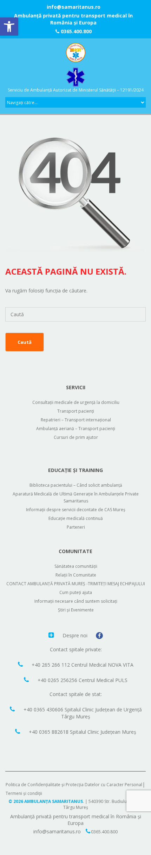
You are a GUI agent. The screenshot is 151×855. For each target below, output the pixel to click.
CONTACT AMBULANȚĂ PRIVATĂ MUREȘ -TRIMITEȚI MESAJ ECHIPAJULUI (75, 584)
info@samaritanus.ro (73, 6)
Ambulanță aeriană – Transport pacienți (75, 429)
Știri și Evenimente (76, 610)
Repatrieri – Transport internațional (76, 420)
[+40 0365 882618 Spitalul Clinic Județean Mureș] (18, 731)
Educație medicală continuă (75, 518)
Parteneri (76, 527)
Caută (25, 342)
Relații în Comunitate (75, 575)
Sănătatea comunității (75, 566)
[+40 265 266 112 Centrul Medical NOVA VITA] (21, 664)
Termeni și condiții (24, 793)
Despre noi (76, 635)
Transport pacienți (75, 411)
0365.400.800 (75, 31)
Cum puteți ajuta (75, 592)
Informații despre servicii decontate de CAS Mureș (75, 510)
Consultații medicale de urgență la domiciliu (75, 402)
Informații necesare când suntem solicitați (75, 601)
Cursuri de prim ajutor (76, 437)
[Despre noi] (51, 635)
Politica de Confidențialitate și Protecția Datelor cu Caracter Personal (74, 785)
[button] (9, 26)
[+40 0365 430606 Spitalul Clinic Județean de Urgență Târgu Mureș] (13, 709)
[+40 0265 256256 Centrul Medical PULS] (27, 679)
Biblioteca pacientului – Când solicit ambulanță (75, 485)
